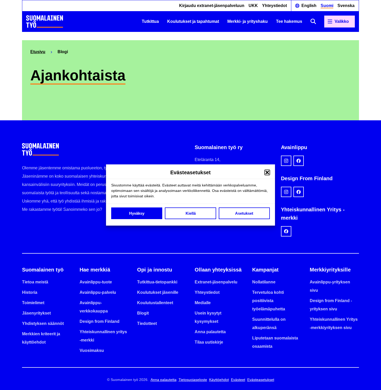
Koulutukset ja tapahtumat (193, 21)
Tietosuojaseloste (193, 380)
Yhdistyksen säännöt (43, 323)
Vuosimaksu (92, 350)
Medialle (203, 303)
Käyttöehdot (219, 380)
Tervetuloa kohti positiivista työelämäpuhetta (268, 300)
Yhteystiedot (274, 5)
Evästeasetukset (260, 380)
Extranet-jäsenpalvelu (216, 282)
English (308, 5)
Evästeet (238, 380)
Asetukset (244, 213)
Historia (29, 292)
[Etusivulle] (44, 21)
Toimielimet (33, 303)
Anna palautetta (210, 332)
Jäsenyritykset (36, 313)
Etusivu (37, 52)
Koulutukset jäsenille (157, 292)
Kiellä (191, 213)
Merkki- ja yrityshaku (247, 21)
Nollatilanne (264, 282)
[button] (267, 172)
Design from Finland (99, 321)
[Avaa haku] (313, 21)
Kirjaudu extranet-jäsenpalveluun (211, 5)
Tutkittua (150, 21)
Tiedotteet (147, 323)
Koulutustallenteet (155, 303)
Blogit (143, 313)
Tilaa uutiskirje (209, 342)
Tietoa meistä (35, 282)
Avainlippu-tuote (96, 282)
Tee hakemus (289, 21)
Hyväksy (136, 213)
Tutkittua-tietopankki (157, 282)
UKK (253, 5)
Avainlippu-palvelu (98, 292)
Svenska (346, 5)
